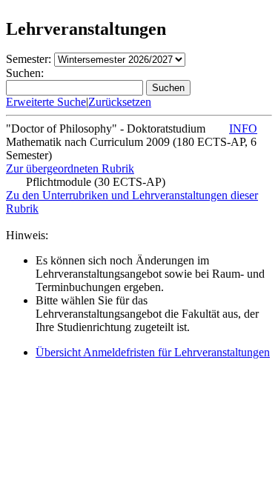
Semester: (28, 59)
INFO (243, 128)
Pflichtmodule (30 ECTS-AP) (95, 182)
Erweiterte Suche (46, 102)
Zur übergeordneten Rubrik (70, 168)
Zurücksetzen (119, 102)
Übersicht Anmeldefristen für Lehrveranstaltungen (153, 352)
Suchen (168, 87)
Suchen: (25, 73)
